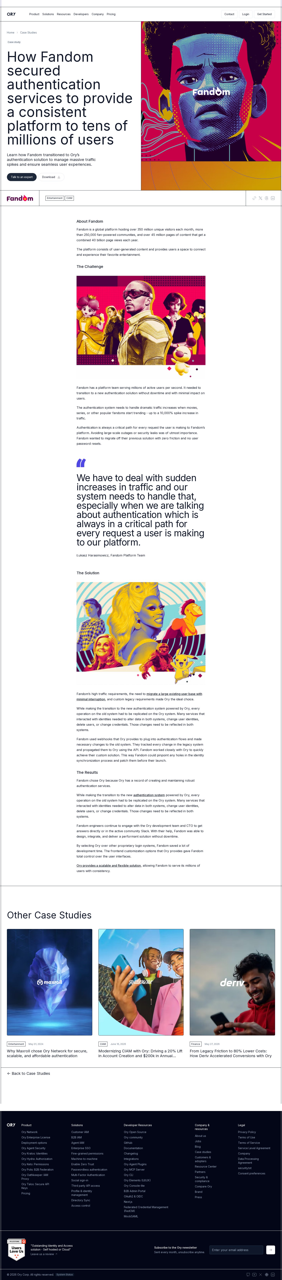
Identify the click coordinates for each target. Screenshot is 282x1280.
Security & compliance (202, 1179)
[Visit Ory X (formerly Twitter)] (260, 1274)
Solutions (48, 14)
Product (34, 14)
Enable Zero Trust (82, 1164)
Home (10, 32)
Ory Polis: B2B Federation (37, 1169)
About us (200, 1135)
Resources (64, 14)
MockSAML (131, 1216)
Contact (229, 14)
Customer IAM (80, 1132)
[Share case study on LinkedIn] (272, 198)
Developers (81, 14)
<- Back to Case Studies (28, 1073)
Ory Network (29, 1132)
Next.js (128, 1201)
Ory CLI (128, 1175)
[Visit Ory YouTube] (254, 1274)
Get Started (264, 14)
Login (245, 14)
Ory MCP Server (134, 1169)
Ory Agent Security (33, 1148)
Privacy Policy (247, 1132)
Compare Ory (203, 1186)
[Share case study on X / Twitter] (260, 198)
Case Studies (28, 32)
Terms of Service (249, 1142)
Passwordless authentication (89, 1169)
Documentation (133, 1148)
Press (198, 1197)
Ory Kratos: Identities (34, 1153)
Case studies (203, 1152)
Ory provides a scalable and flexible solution (109, 865)
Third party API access (85, 1185)
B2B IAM (76, 1137)
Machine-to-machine (84, 1158)
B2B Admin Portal (134, 1191)
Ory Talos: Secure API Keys (35, 1186)
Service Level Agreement (254, 1148)
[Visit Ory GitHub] (248, 1274)
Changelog (131, 1153)
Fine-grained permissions (87, 1153)
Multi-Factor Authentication (88, 1175)
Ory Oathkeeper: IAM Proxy (34, 1176)
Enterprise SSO (81, 1148)
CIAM (103, 1044)
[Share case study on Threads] (266, 198)
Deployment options (34, 1142)
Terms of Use (246, 1137)
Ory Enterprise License (35, 1137)
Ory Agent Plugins (135, 1164)
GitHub (128, 1142)
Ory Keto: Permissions (35, 1164)
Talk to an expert (22, 177)
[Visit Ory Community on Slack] (266, 1274)
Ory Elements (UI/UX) (137, 1180)
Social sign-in (79, 1180)
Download (48, 177)
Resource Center (206, 1166)
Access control (80, 1205)
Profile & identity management (81, 1192)
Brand (198, 1191)
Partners (200, 1171)
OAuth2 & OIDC (133, 1196)
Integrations (131, 1158)
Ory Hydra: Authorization (36, 1158)
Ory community (133, 1137)
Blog (198, 1146)
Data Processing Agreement (248, 1160)
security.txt (244, 1168)
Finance (195, 1044)
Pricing (111, 14)
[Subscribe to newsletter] (270, 1250)
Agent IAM (77, 1142)
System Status (65, 1274)
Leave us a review (42, 1254)
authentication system (149, 795)
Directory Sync (80, 1200)
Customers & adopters (203, 1159)
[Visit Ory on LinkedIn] (272, 1274)
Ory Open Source (135, 1132)
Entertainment (16, 1044)
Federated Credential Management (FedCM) (146, 1209)
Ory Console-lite (134, 1185)
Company (98, 14)
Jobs (198, 1141)
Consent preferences (251, 1173)
